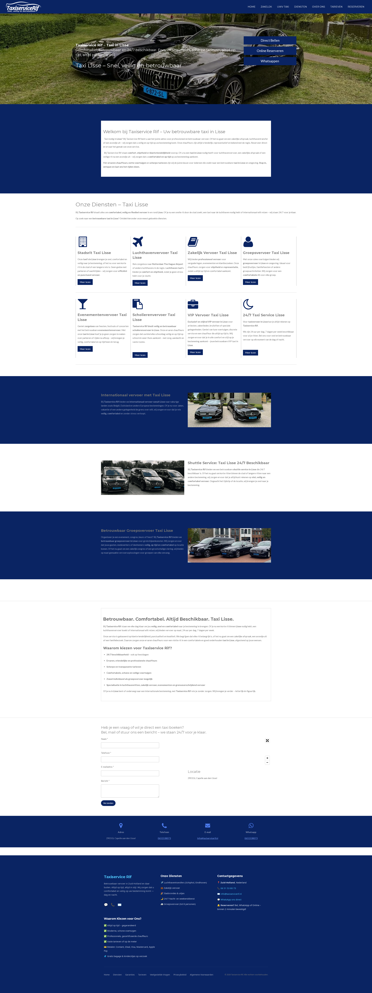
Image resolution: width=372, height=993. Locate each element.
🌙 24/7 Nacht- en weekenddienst (178, 898)
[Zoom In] (267, 758)
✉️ (119, 904)
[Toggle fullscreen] (267, 740)
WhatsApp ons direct (231, 899)
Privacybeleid (180, 974)
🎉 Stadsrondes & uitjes (172, 893)
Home (107, 974)
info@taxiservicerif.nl (231, 893)
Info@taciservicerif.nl (207, 838)
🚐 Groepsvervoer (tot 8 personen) (178, 904)
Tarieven (142, 974)
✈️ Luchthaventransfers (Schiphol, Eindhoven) (184, 882)
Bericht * (105, 781)
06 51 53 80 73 (228, 888)
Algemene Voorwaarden (201, 974)
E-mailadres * (107, 766)
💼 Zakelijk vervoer (170, 887)
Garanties (130, 974)
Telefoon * (106, 753)
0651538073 (164, 838)
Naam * (104, 739)
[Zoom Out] (267, 762)
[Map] (229, 751)
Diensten (117, 974)
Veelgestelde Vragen (160, 974)
